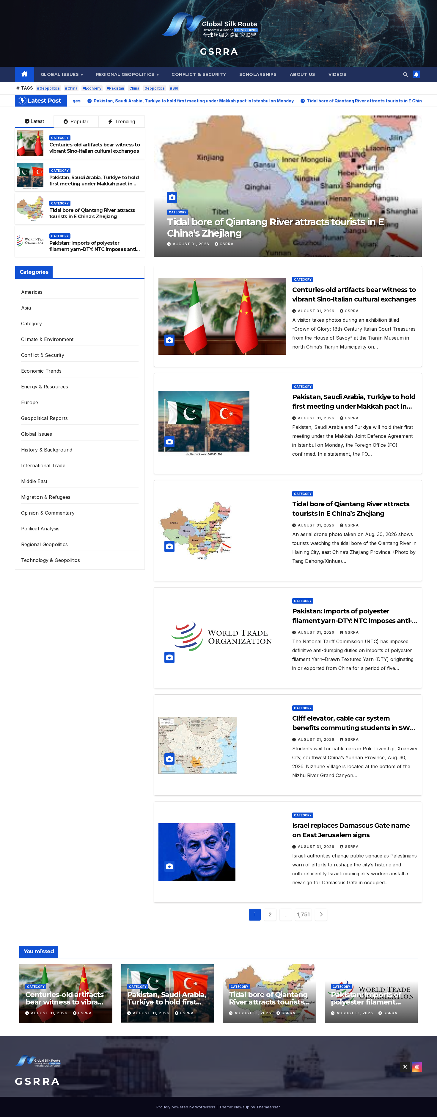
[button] (405, 74)
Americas (32, 292)
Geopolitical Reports (44, 418)
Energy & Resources (44, 387)
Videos (337, 74)
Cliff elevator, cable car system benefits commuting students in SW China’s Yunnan (351, 727)
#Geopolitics (48, 88)
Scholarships (258, 74)
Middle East (34, 481)
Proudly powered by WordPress (186, 1106)
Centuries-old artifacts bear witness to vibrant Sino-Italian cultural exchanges (94, 148)
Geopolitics (154, 88)
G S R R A (218, 51)
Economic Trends (41, 371)
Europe (29, 402)
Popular (79, 121)
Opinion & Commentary (48, 513)
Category (177, 212)
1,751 (303, 914)
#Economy (92, 88)
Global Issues (60, 74)
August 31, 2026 (191, 244)
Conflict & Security (199, 74)
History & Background (46, 450)
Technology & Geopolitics (50, 560)
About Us (302, 74)
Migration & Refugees (45, 497)
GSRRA (227, 244)
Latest (37, 121)
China (134, 88)
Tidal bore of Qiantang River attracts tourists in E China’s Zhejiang (92, 213)
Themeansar (268, 1106)
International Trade (43, 465)
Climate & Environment (47, 339)
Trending (124, 121)
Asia (26, 308)
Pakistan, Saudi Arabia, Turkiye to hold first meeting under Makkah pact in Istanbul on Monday (94, 184)
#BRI (174, 88)
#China (71, 88)
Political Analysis (40, 529)
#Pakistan (115, 88)
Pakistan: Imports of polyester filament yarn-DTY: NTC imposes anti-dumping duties (277, 227)
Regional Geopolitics (126, 74)
